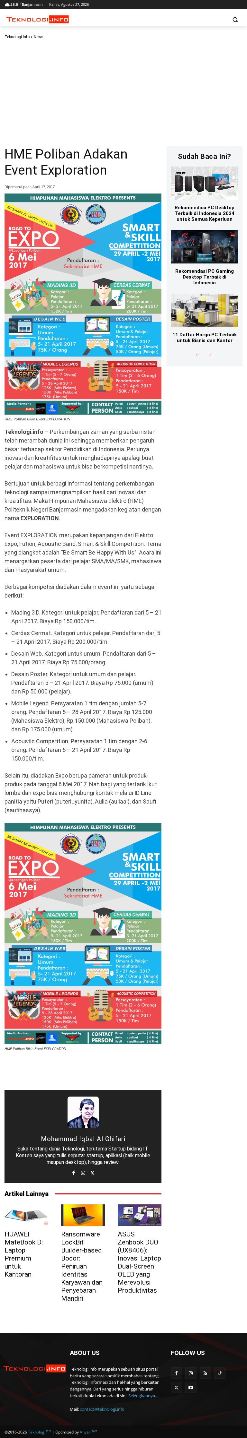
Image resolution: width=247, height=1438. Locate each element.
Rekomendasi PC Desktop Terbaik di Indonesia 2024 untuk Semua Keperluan (204, 213)
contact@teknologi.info (102, 1409)
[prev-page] (198, 355)
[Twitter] (92, 1171)
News (38, 37)
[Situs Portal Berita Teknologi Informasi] (35, 1368)
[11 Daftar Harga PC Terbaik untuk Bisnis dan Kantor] (204, 310)
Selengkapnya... (143, 1396)
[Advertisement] (123, 92)
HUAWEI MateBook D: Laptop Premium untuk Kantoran (24, 1254)
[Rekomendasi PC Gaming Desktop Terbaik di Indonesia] (204, 246)
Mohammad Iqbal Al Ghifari (83, 1139)
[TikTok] (219, 1373)
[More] (129, 1071)
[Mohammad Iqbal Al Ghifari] (83, 1112)
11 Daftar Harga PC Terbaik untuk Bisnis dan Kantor (204, 337)
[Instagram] (83, 1171)
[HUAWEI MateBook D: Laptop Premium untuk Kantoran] (26, 1215)
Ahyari (88, 1432)
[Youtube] (191, 1387)
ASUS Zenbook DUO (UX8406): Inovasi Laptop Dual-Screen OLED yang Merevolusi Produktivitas (139, 1262)
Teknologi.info (17, 37)
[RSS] (205, 1373)
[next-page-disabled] (209, 355)
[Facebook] (73, 1171)
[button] (234, 19)
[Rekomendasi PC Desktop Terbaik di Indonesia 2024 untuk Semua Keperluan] (204, 183)
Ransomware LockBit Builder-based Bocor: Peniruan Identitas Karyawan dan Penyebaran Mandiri (82, 1266)
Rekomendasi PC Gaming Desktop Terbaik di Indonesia (204, 277)
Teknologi (39, 1432)
